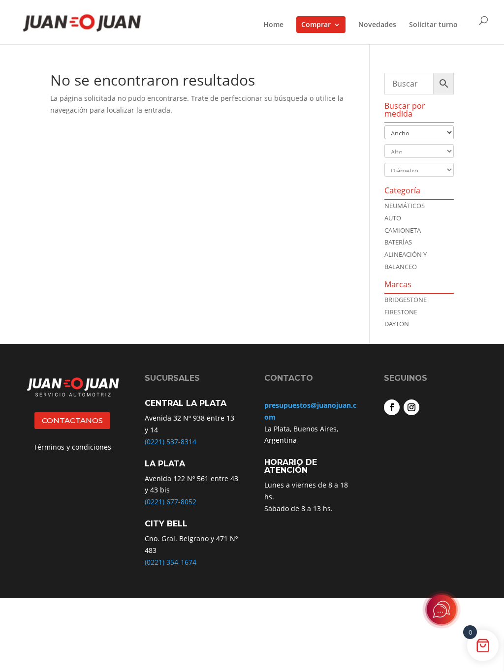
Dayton (396, 323)
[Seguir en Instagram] (411, 407)
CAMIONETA (402, 230)
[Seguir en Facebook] (392, 407)
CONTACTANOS (72, 420)
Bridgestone (405, 299)
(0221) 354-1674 (170, 562)
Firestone (400, 311)
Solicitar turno (433, 25)
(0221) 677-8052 (170, 501)
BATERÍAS (398, 242)
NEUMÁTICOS (404, 205)
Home (273, 25)
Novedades (377, 25)
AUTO (392, 218)
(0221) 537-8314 (170, 441)
